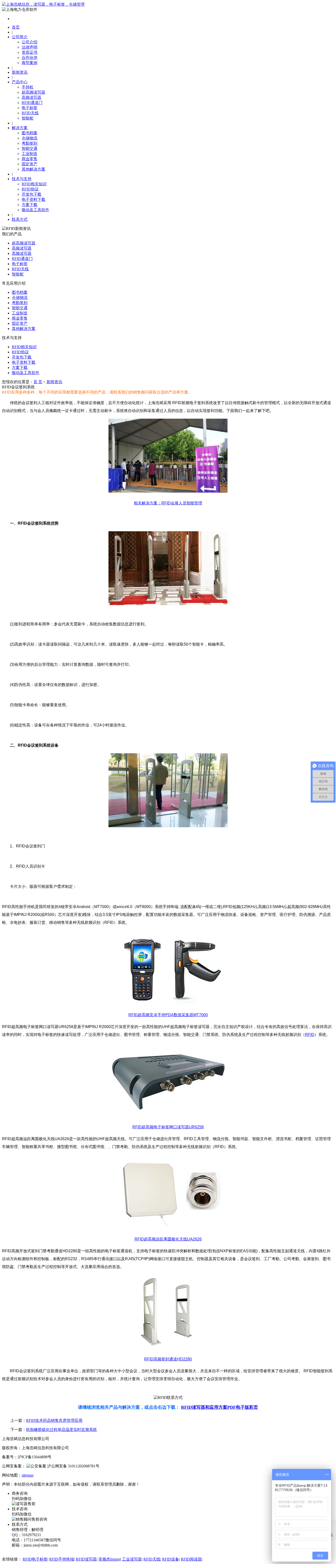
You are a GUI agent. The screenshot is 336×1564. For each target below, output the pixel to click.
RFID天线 (30, 113)
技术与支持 (21, 179)
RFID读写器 (86, 1559)
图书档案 (29, 133)
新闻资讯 (20, 72)
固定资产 (29, 164)
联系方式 (20, 219)
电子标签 (29, 108)
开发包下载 (31, 194)
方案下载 (29, 205)
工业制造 (29, 154)
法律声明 (29, 47)
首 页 (37, 382)
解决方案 (20, 128)
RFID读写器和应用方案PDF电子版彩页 (219, 1407)
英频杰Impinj (109, 1559)
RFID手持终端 (61, 1559)
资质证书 (29, 52)
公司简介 (20, 37)
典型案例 (29, 63)
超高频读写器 (33, 92)
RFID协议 (30, 189)
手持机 (27, 87)
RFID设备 (170, 1559)
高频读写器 (31, 97)
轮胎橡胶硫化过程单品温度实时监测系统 (61, 1429)
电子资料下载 (33, 199)
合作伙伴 (29, 57)
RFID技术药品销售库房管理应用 (54, 1420)
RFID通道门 (32, 103)
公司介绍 (29, 42)
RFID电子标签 (35, 1559)
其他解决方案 (33, 169)
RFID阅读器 (191, 1559)
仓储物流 (29, 138)
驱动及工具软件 (35, 210)
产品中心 (20, 82)
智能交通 (29, 148)
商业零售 (29, 159)
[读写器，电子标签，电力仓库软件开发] (43, 4)
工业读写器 (132, 1559)
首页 (16, 27)
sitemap (27, 1475)
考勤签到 (29, 143)
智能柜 (27, 118)
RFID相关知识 (34, 184)
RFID (309, 1034)
